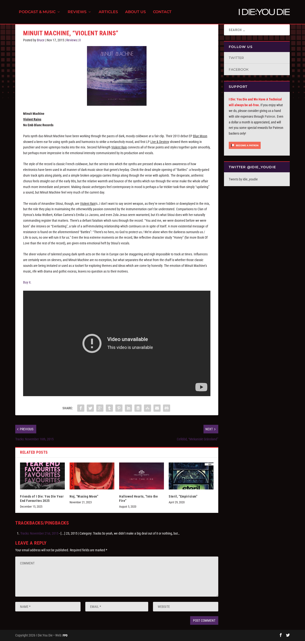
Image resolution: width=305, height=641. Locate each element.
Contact (162, 12)
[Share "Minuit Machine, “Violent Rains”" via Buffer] (138, 408)
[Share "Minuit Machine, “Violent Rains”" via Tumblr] (109, 408)
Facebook (239, 69)
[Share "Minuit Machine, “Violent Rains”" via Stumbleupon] (147, 408)
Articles (108, 12)
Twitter (236, 58)
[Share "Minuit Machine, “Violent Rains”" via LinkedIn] (128, 408)
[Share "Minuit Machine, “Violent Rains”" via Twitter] (90, 408)
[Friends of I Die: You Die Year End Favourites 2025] (42, 475)
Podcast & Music (37, 12)
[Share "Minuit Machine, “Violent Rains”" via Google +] (100, 408)
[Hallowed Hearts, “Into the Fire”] (141, 475)
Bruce (41, 40)
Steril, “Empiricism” (183, 496)
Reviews (77, 12)
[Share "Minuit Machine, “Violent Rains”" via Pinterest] (119, 408)
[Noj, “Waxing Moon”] (92, 475)
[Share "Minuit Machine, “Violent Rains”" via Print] (166, 408)
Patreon (270, 116)
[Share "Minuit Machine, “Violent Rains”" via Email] (157, 408)
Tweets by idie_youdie (243, 179)
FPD (65, 635)
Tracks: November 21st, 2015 (39, 533)
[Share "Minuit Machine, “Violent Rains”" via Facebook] (81, 408)
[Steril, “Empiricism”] (191, 475)
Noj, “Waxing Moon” (84, 496)
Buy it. (27, 282)
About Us (135, 12)
